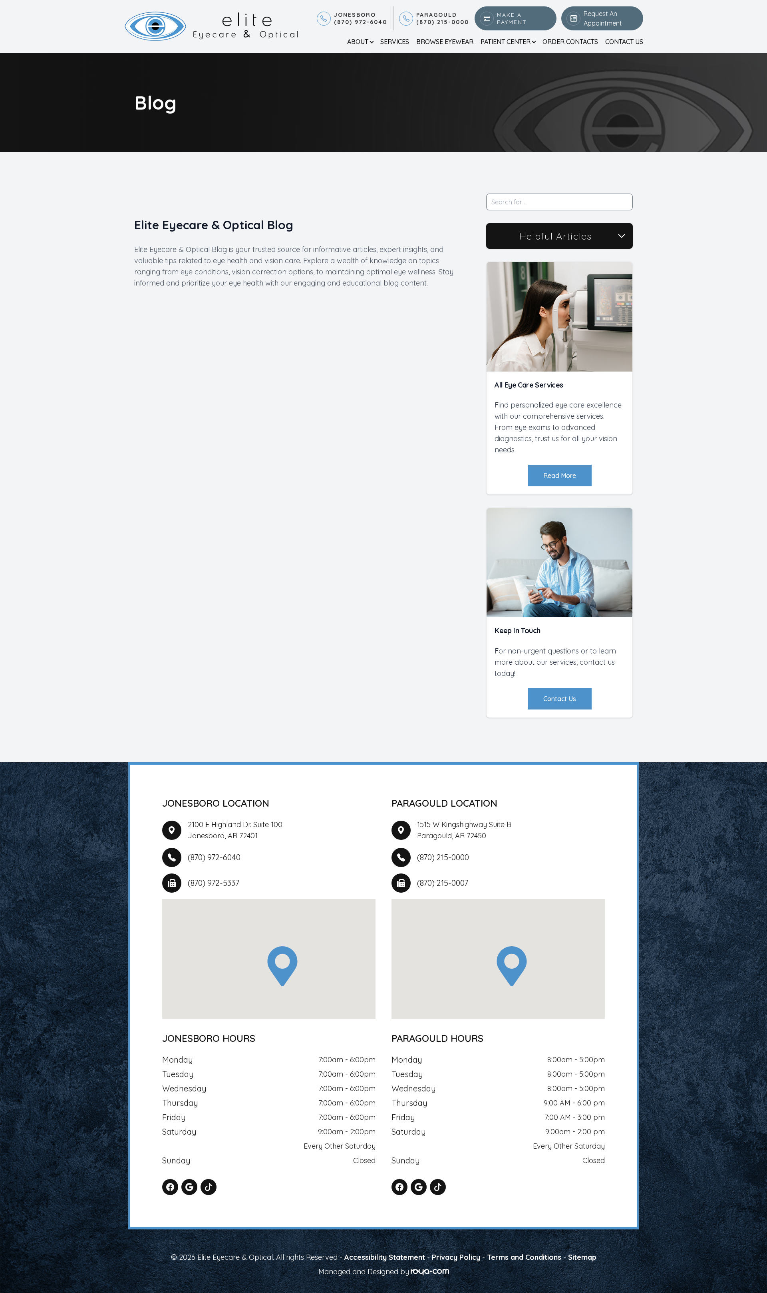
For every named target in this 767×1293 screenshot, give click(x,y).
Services (394, 42)
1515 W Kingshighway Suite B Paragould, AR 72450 (464, 830)
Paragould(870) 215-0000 (442, 18)
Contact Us (624, 42)
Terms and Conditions (524, 1257)
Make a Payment (512, 18)
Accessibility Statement (384, 1257)
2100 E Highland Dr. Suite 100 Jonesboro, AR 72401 (235, 830)
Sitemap (582, 1257)
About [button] (357, 42)
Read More (559, 476)
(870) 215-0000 (443, 857)
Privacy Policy (456, 1257)
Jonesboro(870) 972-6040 (360, 18)
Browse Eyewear (444, 42)
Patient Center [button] (506, 42)
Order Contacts (570, 42)
